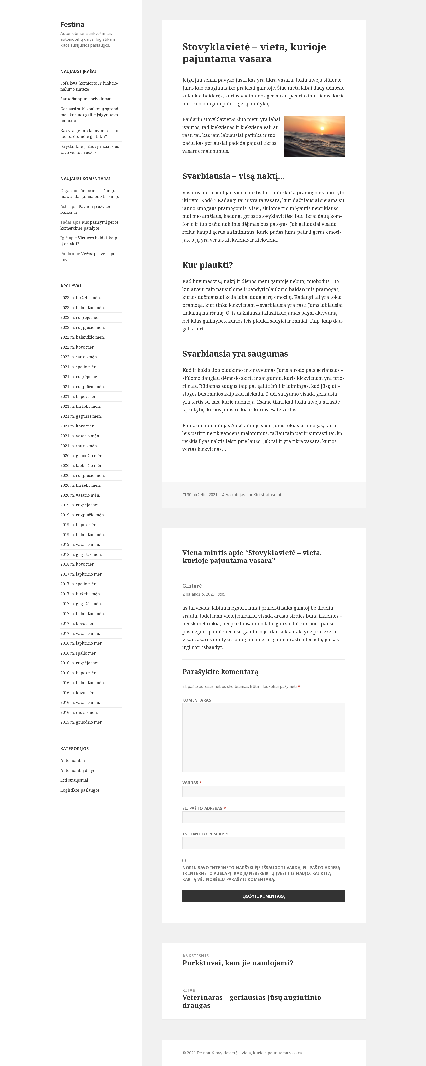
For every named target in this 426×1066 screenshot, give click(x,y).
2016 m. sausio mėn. (79, 712)
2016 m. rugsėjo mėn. (80, 663)
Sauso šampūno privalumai (85, 99)
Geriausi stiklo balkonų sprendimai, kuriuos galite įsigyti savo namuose (90, 114)
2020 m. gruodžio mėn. (81, 455)
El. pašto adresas (204, 808)
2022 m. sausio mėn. (79, 357)
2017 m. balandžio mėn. (82, 613)
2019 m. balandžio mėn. (82, 534)
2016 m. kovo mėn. (77, 692)
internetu (311, 639)
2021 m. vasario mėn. (80, 436)
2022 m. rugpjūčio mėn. (82, 327)
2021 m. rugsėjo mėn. (80, 376)
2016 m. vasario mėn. (80, 702)
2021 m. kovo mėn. (77, 426)
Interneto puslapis (205, 834)
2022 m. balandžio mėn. (82, 337)
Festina (72, 24)
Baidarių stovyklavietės (208, 119)
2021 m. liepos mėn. (78, 396)
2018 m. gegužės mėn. (81, 554)
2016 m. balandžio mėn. (82, 682)
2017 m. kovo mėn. (77, 623)
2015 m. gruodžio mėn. (81, 722)
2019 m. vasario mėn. (80, 544)
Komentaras (196, 700)
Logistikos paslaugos (79, 790)
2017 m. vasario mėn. (80, 633)
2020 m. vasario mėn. (80, 495)
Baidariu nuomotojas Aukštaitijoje (221, 425)
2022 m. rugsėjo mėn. (80, 317)
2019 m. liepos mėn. (78, 524)
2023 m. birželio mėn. (80, 297)
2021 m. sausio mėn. (79, 445)
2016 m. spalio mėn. (78, 653)
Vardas (192, 782)
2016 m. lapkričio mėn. (81, 643)
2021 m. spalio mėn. (78, 366)
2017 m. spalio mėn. (78, 584)
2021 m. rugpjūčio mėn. (82, 386)
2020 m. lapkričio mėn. (81, 465)
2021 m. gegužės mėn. (81, 416)
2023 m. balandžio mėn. (82, 307)
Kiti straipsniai (74, 780)
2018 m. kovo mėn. (77, 564)
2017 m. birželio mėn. (80, 594)
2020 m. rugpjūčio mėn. (82, 475)
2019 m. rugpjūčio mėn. (82, 515)
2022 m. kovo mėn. (77, 347)
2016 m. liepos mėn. (78, 673)
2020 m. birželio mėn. (80, 485)
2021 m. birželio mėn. (80, 406)
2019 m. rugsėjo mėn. (80, 505)
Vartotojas (235, 494)
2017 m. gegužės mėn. (81, 603)
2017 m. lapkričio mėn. (81, 574)
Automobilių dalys (77, 770)
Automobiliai (72, 760)
